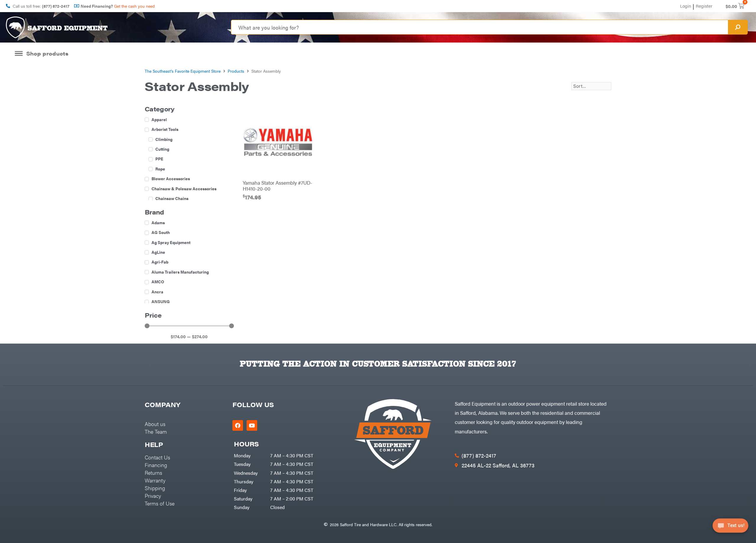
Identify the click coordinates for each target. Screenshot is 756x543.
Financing (156, 465)
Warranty (155, 480)
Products (236, 71)
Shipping (155, 488)
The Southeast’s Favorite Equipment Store (183, 71)
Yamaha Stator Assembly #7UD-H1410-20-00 (277, 185)
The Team (156, 431)
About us (155, 423)
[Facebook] (237, 425)
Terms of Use (160, 503)
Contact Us (157, 457)
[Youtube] (252, 425)
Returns (153, 472)
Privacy (153, 495)
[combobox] (479, 27)
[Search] (737, 27)
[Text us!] (730, 527)
